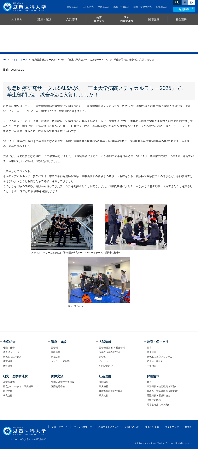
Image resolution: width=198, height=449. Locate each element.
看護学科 (55, 352)
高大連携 (103, 386)
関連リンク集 (152, 426)
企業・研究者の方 (142, 6)
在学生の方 (88, 6)
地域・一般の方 (121, 6)
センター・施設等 (60, 361)
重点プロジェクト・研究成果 (18, 386)
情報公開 (7, 365)
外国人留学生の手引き (62, 382)
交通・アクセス (59, 426)
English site (191, 2)
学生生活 (151, 352)
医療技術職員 (154, 399)
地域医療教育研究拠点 (110, 391)
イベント (103, 361)
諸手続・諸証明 (155, 361)
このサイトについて (108, 426)
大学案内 (103, 356)
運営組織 (7, 361)
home (4, 59)
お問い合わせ (106, 365)
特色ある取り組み (12, 356)
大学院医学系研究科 (109, 352)
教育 (149, 347)
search (177, 2)
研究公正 (7, 395)
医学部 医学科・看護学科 (112, 347)
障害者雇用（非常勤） (158, 404)
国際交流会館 (58, 386)
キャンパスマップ (83, 426)
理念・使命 (9, 347)
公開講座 (103, 382)
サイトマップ (172, 426)
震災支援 (103, 395)
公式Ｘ (188, 426)
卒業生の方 (103, 6)
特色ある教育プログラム (159, 356)
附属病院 (184, 9)
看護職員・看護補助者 (158, 395)
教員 (149, 382)
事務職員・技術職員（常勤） (162, 386)
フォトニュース (19, 59)
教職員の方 (161, 6)
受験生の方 (73, 6)
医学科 (54, 347)
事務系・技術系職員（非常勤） (163, 391)
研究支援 (7, 391)
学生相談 (151, 365)
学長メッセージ (11, 352)
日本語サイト (185, 2)
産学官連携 (9, 382)
